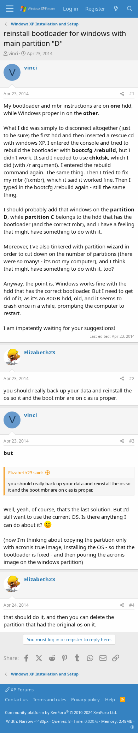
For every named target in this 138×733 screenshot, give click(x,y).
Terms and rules (49, 699)
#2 (131, 378)
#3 (131, 441)
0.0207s (91, 721)
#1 (131, 94)
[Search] (130, 8)
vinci (13, 53)
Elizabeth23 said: (25, 472)
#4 (131, 605)
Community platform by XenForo (61, 712)
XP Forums (22, 689)
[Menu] (9, 9)
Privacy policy (85, 699)
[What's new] (115, 8)
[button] (132, 726)
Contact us (16, 699)
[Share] (122, 94)
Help (110, 699)
